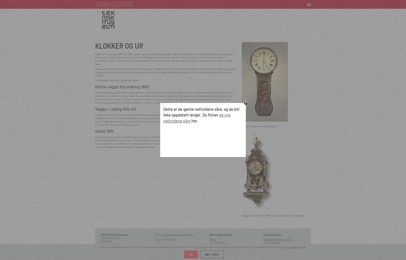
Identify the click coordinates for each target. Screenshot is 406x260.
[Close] (246, 103)
